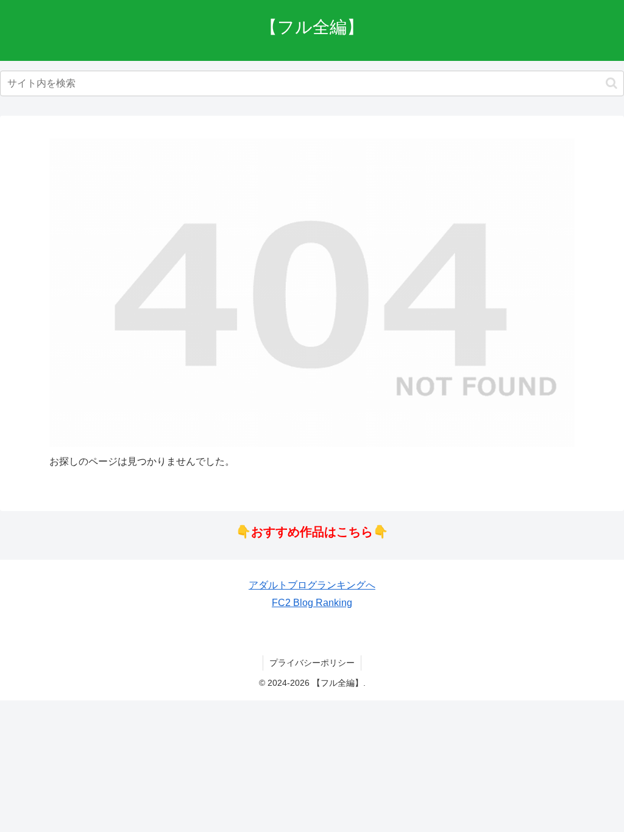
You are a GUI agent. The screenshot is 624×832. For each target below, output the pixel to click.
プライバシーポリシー (312, 663)
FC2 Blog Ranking (312, 603)
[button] (611, 83)
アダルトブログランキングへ (312, 585)
